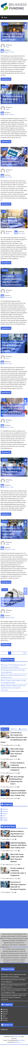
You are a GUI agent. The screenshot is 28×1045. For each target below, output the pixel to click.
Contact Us (4, 1029)
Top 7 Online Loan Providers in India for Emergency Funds (11, 223)
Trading (4, 820)
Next (24, 653)
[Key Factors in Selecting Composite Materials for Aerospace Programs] (5, 887)
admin (7, 47)
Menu (5, 17)
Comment (24, 729)
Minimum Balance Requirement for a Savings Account (10, 161)
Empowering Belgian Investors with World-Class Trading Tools (18, 792)
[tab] (5, 729)
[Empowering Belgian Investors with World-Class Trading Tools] (5, 795)
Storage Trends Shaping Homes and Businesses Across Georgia (12, 37)
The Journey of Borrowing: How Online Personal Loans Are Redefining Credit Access (14, 737)
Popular (5, 729)
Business (5, 24)
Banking (4, 809)
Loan (3, 211)
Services (4, 590)
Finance (4, 149)
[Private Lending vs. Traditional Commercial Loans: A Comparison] (5, 768)
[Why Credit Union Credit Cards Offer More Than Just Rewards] (5, 754)
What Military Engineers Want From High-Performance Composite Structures (13, 688)
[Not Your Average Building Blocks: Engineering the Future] (5, 782)
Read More (5, 79)
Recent (14, 729)
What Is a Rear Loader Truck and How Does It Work (12, 602)
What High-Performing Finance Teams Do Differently (12, 471)
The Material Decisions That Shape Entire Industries (12, 99)
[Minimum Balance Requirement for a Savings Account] (5, 836)
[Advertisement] (14, 711)
